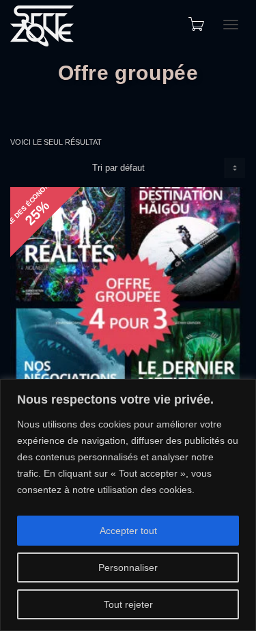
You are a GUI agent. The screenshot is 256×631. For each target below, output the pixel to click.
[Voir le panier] (195, 23)
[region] (128, 505)
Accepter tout (128, 530)
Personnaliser (128, 567)
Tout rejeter (128, 604)
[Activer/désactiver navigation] (231, 24)
